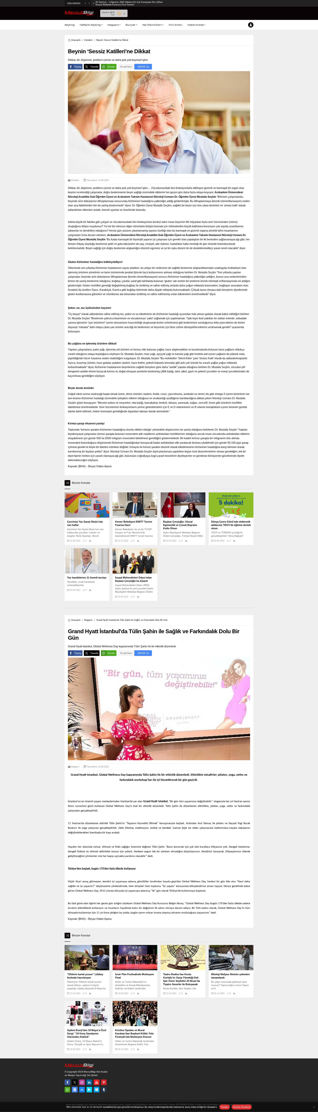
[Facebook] (67, 1082)
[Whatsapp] (67, 1089)
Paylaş (77, 66)
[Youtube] (96, 1082)
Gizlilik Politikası (241, 1107)
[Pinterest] (104, 1082)
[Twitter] (75, 1082)
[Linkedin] (89, 1082)
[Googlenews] (75, 1089)
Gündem (88, 40)
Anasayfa (75, 40)
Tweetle (94, 66)
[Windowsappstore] (96, 1089)
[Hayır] (314, 1107)
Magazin (88, 620)
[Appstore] (82, 1089)
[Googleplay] (89, 1089)
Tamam (224, 1107)
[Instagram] (82, 1082)
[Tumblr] (104, 1089)
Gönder (111, 66)
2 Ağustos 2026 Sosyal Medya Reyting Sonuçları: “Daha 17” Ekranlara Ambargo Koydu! (129, 3)
